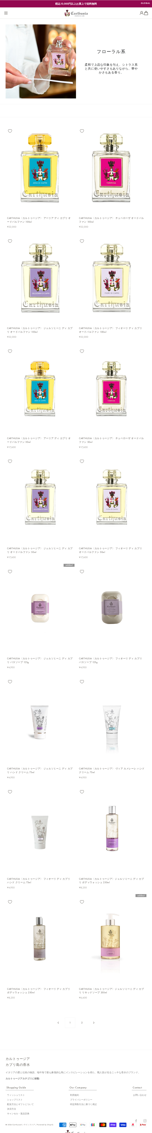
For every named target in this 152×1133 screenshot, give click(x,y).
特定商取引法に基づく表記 (83, 1104)
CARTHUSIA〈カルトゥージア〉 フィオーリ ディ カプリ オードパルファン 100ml (110, 330)
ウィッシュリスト (16, 1095)
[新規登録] (141, 13)
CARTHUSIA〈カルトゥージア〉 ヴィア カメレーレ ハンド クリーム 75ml (112, 770)
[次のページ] (94, 1023)
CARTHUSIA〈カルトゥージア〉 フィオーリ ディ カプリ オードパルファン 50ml (110, 550)
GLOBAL (145, 3)
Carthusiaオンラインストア (23, 1125)
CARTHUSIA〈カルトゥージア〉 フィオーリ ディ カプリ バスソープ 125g (110, 660)
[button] (6, 13)
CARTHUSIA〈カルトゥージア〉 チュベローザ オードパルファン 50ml (111, 440)
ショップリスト (15, 1099)
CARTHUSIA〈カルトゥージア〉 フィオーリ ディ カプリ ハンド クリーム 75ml (38, 880)
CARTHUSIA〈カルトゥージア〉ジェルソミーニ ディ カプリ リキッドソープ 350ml (111, 991)
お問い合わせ (139, 1095)
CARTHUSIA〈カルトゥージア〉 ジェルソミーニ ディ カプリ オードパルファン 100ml (40, 330)
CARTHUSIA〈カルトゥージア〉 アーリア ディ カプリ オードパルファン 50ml (39, 440)
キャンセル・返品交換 (18, 1113)
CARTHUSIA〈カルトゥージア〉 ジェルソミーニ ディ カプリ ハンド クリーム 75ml (40, 770)
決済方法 (11, 1109)
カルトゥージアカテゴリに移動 (22, 1078)
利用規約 (74, 1095)
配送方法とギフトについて (20, 1104)
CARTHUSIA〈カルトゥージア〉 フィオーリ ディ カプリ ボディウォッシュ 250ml (38, 991)
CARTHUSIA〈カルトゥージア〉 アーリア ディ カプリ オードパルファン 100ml (39, 220)
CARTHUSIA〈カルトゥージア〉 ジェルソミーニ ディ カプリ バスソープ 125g (40, 660)
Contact (137, 1087)
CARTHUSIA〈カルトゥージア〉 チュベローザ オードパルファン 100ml (111, 220)
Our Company (78, 1087)
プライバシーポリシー (81, 1099)
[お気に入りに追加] (10, 131)
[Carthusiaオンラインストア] (76, 13)
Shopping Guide (16, 1087)
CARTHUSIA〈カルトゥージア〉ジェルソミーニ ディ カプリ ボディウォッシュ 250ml (111, 880)
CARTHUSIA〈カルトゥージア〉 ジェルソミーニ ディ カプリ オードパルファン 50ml (40, 550)
